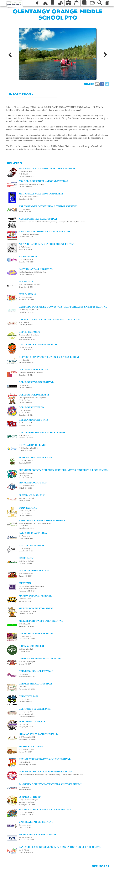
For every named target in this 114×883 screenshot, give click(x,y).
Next (104, 54)
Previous (11, 54)
